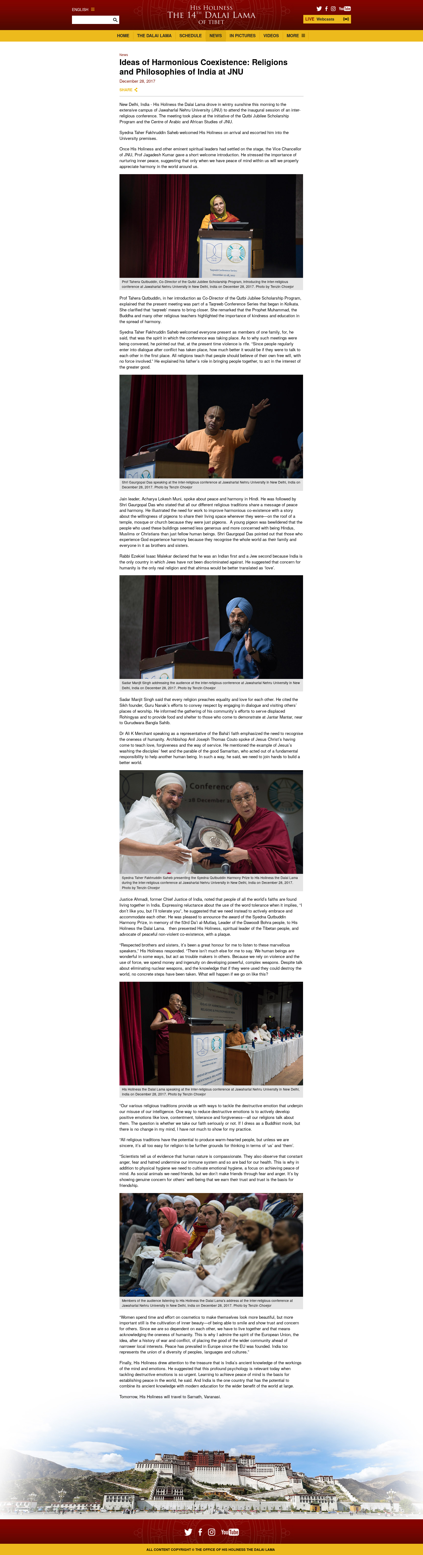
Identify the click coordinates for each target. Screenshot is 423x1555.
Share (125, 89)
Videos (271, 35)
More (293, 35)
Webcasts (319, 19)
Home (123, 35)
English (80, 9)
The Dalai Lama (154, 35)
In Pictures (243, 35)
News (216, 35)
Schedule (190, 35)
